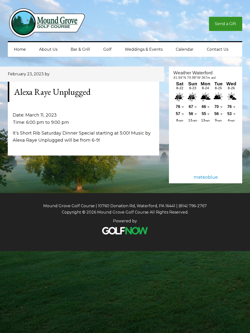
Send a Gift (225, 23)
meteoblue (206, 177)
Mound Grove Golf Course (52, 24)
